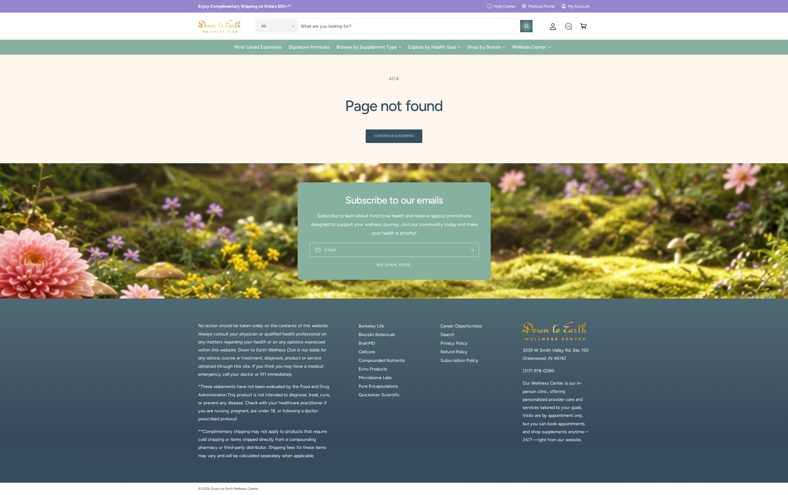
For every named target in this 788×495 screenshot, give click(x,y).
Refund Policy (454, 351)
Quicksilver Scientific (379, 395)
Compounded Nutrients (382, 360)
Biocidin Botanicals (377, 334)
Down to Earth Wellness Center (234, 489)
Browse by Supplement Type (366, 47)
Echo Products (373, 369)
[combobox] (416, 26)
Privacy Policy (454, 343)
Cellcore (367, 351)
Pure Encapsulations (378, 386)
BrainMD (367, 343)
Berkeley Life (371, 326)
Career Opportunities (461, 326)
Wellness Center (529, 47)
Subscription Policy (459, 360)
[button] (583, 26)
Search (447, 334)
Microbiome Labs (375, 377)
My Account (579, 6)
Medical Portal (541, 6)
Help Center (504, 6)
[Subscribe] (471, 250)
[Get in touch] (568, 26)
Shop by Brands (484, 47)
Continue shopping (394, 135)
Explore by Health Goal (432, 47)
